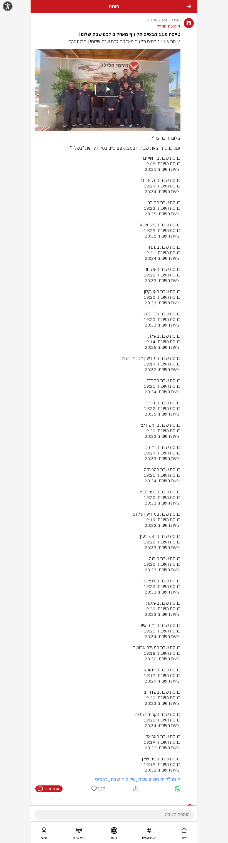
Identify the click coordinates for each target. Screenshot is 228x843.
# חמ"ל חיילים (166, 779)
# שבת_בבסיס (109, 779)
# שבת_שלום (139, 779)
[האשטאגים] (149, 831)
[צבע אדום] (79, 831)
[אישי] (43, 831)
